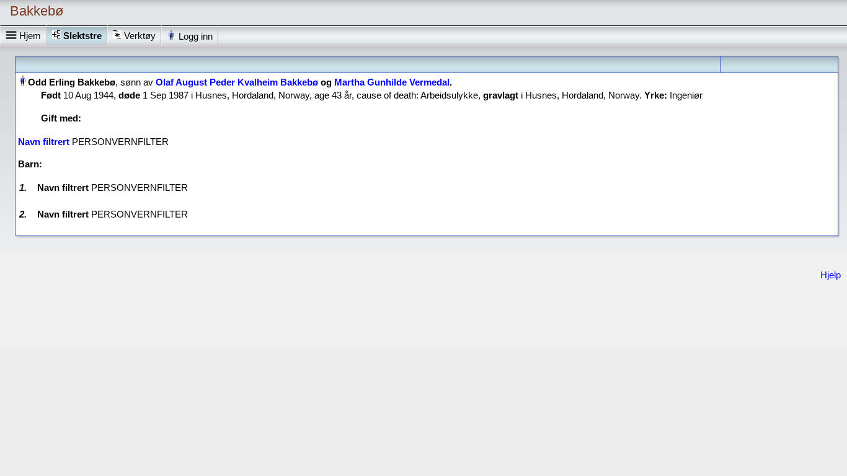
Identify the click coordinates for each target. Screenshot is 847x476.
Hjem (29, 35)
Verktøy (140, 35)
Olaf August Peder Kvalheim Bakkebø (237, 82)
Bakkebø (36, 11)
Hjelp (830, 275)
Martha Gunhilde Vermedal (392, 82)
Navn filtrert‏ (43, 141)
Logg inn (194, 36)
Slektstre (82, 35)
